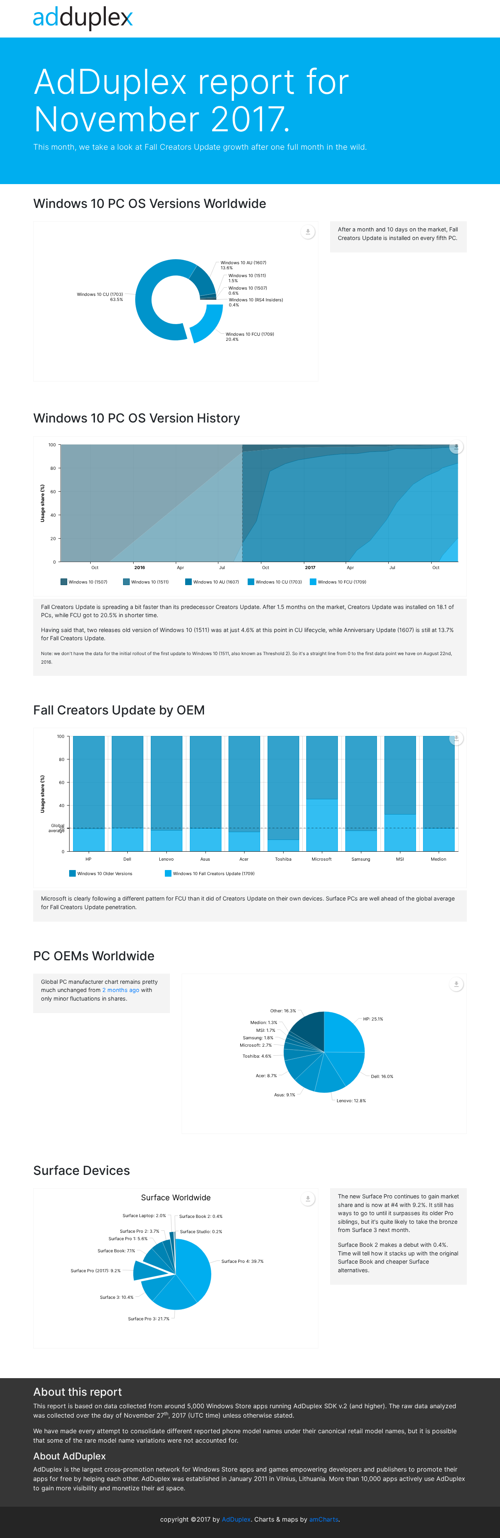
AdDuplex (236, 1519)
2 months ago (120, 990)
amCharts (323, 1519)
